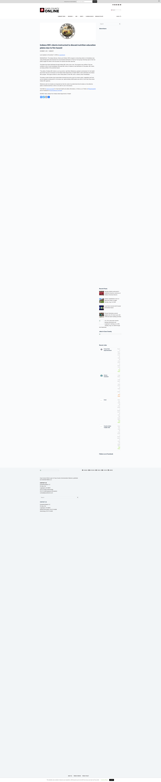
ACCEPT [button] (111, 779)
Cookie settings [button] (104, 779)
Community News (61, 16)
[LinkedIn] (120, 4)
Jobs (76, 16)
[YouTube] (118, 4)
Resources (70, 16)
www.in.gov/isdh (50, 88)
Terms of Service (77, 775)
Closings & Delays (90, 16)
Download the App (99, 16)
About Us (70, 775)
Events (81, 16)
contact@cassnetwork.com (46, 492)
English (113, 10)
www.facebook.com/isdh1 (56, 90)
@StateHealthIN (92, 88)
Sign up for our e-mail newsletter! (70, 1)
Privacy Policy (85, 775)
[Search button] (120, 24)
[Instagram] (114, 4)
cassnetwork (62, 55)
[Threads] (116, 4)
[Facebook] (113, 4)
